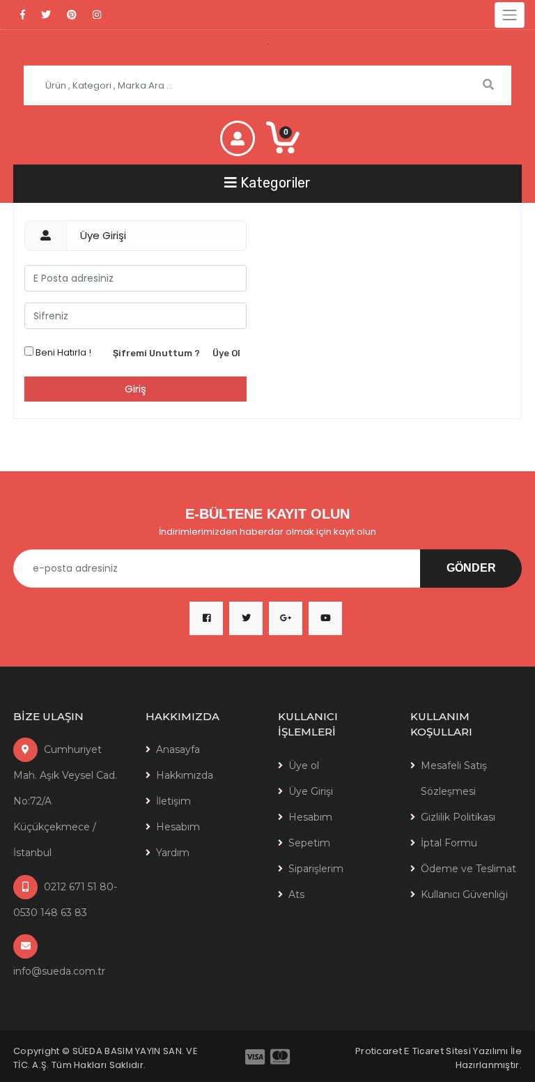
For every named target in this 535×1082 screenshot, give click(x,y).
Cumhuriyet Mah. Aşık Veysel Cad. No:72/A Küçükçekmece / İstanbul (65, 801)
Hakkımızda (184, 775)
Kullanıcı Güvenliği (464, 894)
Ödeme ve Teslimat (468, 868)
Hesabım (178, 827)
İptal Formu (449, 843)
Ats (296, 894)
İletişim (173, 801)
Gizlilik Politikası (458, 817)
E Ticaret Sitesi (437, 1051)
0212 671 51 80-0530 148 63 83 (65, 900)
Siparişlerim (315, 868)
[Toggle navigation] (510, 15)
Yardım (172, 852)
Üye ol (303, 765)
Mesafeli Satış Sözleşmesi (454, 778)
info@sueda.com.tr (59, 971)
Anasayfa (178, 749)
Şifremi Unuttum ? (156, 353)
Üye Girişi (310, 791)
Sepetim (309, 843)
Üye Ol (226, 353)
